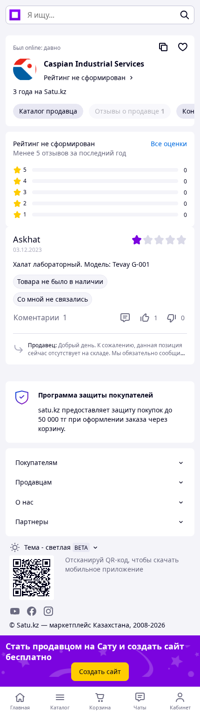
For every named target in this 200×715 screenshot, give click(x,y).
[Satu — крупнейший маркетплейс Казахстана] (15, 15)
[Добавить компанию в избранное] (183, 47)
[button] (40, 317)
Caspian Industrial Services (94, 64)
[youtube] (14, 611)
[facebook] (31, 611)
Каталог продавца (48, 111)
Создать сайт (100, 671)
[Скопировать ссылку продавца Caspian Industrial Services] (163, 47)
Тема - (47, 547)
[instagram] (48, 611)
